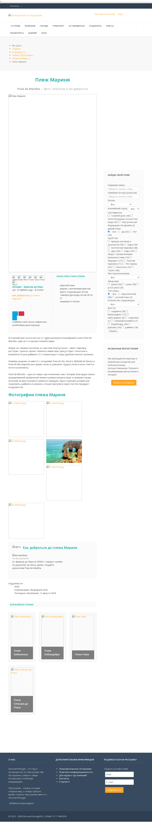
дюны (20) (116, 284)
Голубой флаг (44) (120, 215)
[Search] (140, 24)
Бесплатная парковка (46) (124, 247)
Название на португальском (122, 192)
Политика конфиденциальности (75, 772)
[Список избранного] (15, 313)
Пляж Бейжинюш (21, 652)
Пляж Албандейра (52, 652)
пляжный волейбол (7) (126, 320)
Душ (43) (115, 251)
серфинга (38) (118, 311)
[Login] (140, 29)
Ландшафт (113, 281)
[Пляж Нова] (83, 636)
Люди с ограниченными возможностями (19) (120, 256)
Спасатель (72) (123, 267)
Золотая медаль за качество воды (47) (123, 220)
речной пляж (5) (123, 297)
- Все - (114, 231)
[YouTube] (142, 4)
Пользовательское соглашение (75, 768)
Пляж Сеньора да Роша (21, 703)
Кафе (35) (129, 251)
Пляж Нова (82, 654)
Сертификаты (115, 212)
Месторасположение (119, 273)
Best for (112, 308)
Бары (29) (132, 244)
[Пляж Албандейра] (52, 636)
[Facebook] (130, 4)
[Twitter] (136, 4)
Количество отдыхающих (121, 300)
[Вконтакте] (133, 4)
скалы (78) (130, 284)
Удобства (113, 238)
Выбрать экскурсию (124, 382)
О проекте (64, 781)
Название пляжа (116, 185)
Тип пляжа (113, 290)
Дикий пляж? (114, 228)
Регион (111, 200)
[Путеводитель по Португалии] (25, 15)
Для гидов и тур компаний (73, 775)
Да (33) (125, 231)
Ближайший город (117, 208)
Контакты (64, 778)
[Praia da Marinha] (26, 419)
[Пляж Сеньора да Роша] (22, 689)
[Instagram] (139, 4)
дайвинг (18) (131, 327)
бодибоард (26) (119, 324)
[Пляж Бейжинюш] (22, 636)
